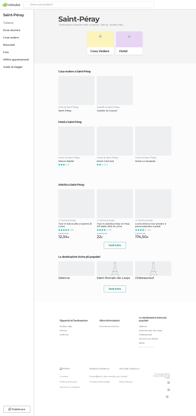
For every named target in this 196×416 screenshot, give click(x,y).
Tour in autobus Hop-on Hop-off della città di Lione (113, 225)
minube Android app (99, 381)
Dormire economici (109, 326)
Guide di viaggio (13, 67)
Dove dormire (11, 30)
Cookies (64, 376)
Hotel (123, 51)
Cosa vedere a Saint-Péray (74, 71)
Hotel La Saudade (145, 161)
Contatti (123, 376)
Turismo (8, 22)
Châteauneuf (144, 278)
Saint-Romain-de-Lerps (113, 278)
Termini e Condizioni (70, 387)
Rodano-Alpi (66, 326)
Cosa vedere (11, 37)
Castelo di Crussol (107, 110)
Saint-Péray (64, 110)
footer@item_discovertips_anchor (106, 376)
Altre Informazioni (109, 320)
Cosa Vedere (99, 51)
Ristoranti (9, 44)
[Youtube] (168, 369)
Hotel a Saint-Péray (70, 122)
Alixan (142, 343)
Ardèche (64, 334)
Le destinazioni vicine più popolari (79, 256)
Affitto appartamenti (16, 59)
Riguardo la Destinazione (74, 320)
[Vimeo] (164, 369)
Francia (63, 330)
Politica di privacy (68, 381)
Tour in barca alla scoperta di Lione (75, 225)
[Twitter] (160, 369)
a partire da (63, 233)
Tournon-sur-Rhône (148, 338)
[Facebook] (156, 369)
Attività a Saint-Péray (71, 184)
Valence (64, 278)
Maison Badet (66, 161)
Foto (6, 52)
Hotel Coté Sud (105, 161)
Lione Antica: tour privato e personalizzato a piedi (150, 225)
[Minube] (11, 5)
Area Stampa (125, 381)
